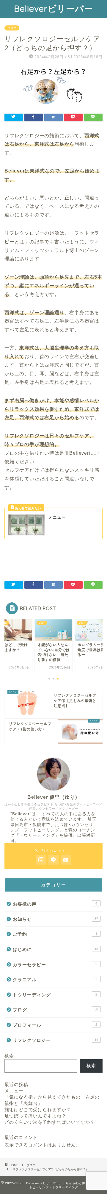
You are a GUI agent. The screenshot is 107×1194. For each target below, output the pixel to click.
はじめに (55, 949)
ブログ (11, 28)
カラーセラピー (55, 964)
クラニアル (55, 979)
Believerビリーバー (53, 8)
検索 (9, 1055)
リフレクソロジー (55, 1040)
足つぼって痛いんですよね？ (35, 1115)
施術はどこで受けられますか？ (37, 1109)
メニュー (13, 1090)
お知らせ (55, 919)
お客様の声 (55, 903)
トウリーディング (55, 994)
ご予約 (55, 934)
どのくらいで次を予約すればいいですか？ (49, 1122)
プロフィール (55, 1024)
